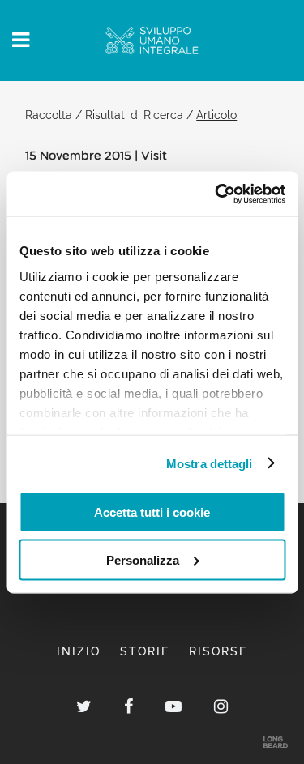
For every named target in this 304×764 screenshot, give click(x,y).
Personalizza (142, 559)
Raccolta (48, 115)
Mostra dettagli (209, 463)
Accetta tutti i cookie (152, 512)
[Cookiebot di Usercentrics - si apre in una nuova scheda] (216, 193)
